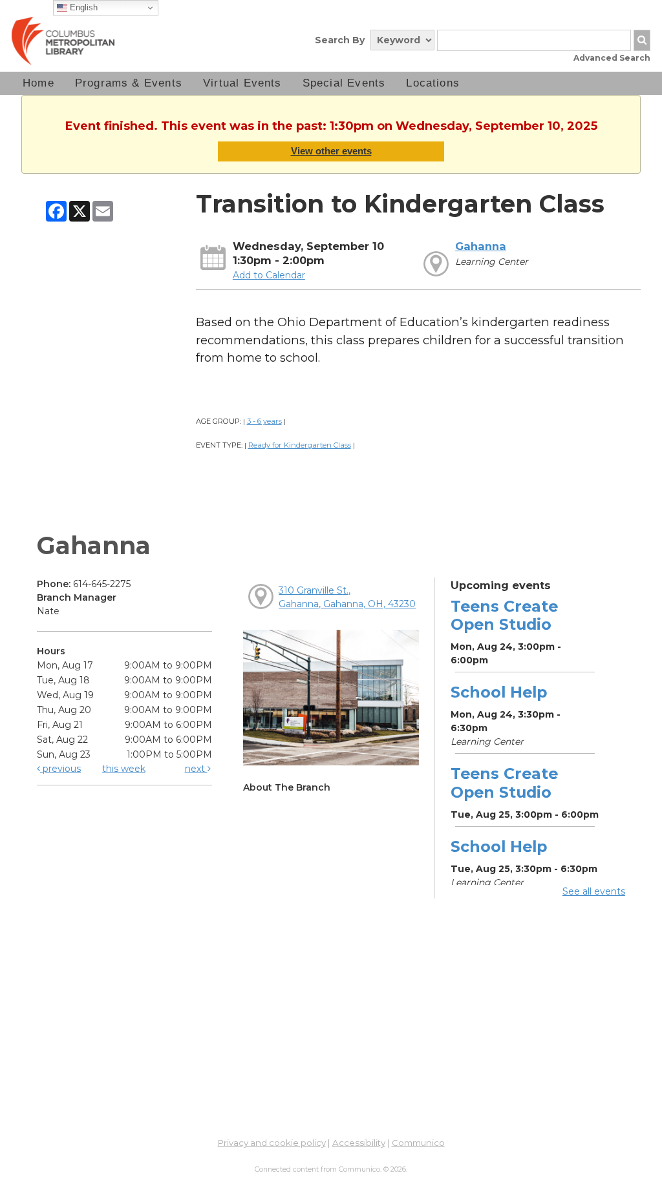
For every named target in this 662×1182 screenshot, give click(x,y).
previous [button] (60, 768)
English (82, 7)
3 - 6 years (264, 421)
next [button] (196, 768)
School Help (499, 692)
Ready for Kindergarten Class (299, 445)
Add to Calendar (269, 275)
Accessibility (358, 1142)
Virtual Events (242, 83)
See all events (593, 891)
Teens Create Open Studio (504, 615)
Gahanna (480, 246)
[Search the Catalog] (642, 40)
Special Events (344, 83)
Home (38, 83)
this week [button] (123, 768)
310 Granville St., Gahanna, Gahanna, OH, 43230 (347, 597)
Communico (418, 1142)
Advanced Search (611, 58)
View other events (331, 150)
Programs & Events (128, 83)
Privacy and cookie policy (272, 1142)
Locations (433, 83)
